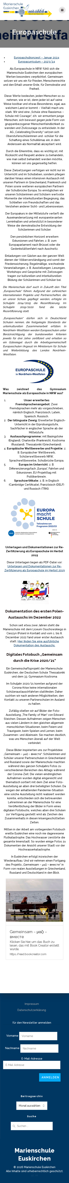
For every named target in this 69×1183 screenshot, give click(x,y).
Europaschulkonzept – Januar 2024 (36, 57)
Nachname (12, 1048)
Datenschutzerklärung (31, 1010)
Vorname (12, 1035)
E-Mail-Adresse (31, 1058)
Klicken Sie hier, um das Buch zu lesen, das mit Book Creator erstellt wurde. (34, 945)
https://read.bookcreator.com (28, 954)
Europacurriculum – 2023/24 (36, 61)
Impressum (32, 1003)
